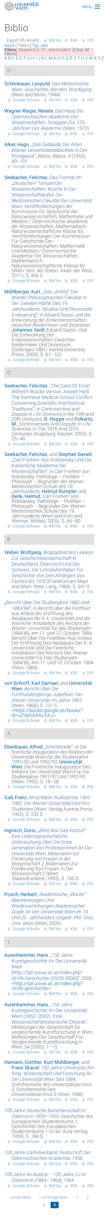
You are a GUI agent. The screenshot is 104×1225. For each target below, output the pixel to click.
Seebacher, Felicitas (25, 177)
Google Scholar (26, 100)
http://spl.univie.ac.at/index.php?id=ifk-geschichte (47, 986)
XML (74, 40)
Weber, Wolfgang (22, 552)
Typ (35, 45)
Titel (22, 45)
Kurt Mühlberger (61, 1062)
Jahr (44, 45)
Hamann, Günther (23, 1062)
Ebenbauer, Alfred (23, 747)
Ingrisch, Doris (20, 830)
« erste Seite (20, 1197)
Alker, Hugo (16, 144)
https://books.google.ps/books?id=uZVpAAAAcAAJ (47, 712)
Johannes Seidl (28, 330)
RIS (90, 40)
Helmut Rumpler (59, 491)
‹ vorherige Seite (53, 1197)
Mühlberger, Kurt (22, 292)
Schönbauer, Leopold (27, 84)
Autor (9, 45)
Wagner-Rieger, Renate (28, 111)
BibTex (55, 40)
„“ (50, 150)
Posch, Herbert (20, 894)
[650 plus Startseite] (52, 7)
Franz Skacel (25, 1068)
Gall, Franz (15, 797)
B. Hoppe (54, 419)
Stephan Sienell (75, 454)
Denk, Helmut (26, 496)
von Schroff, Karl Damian (31, 683)
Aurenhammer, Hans (26, 955)
